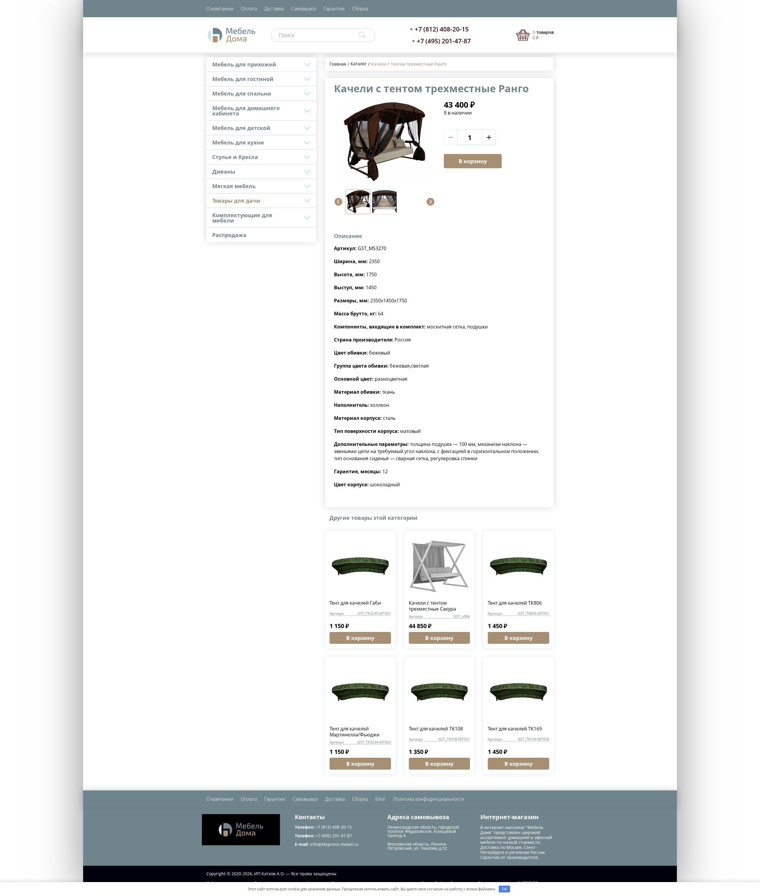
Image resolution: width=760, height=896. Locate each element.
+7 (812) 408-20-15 (442, 29)
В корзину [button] (360, 637)
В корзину (473, 161)
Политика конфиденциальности (428, 799)
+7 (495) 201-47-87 (444, 41)
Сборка (360, 8)
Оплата (249, 8)
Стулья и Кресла (235, 157)
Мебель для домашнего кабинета (246, 110)
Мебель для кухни (238, 142)
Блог (380, 799)
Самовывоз (303, 8)
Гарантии (334, 8)
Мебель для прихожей (244, 64)
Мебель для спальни (241, 93)
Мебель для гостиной (242, 78)
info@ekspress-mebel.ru (334, 844)
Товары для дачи (236, 200)
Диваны (223, 171)
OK (504, 889)
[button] (338, 201)
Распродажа (229, 235)
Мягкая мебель (234, 186)
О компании (219, 8)
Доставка (274, 8)
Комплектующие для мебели (242, 218)
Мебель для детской (241, 127)
